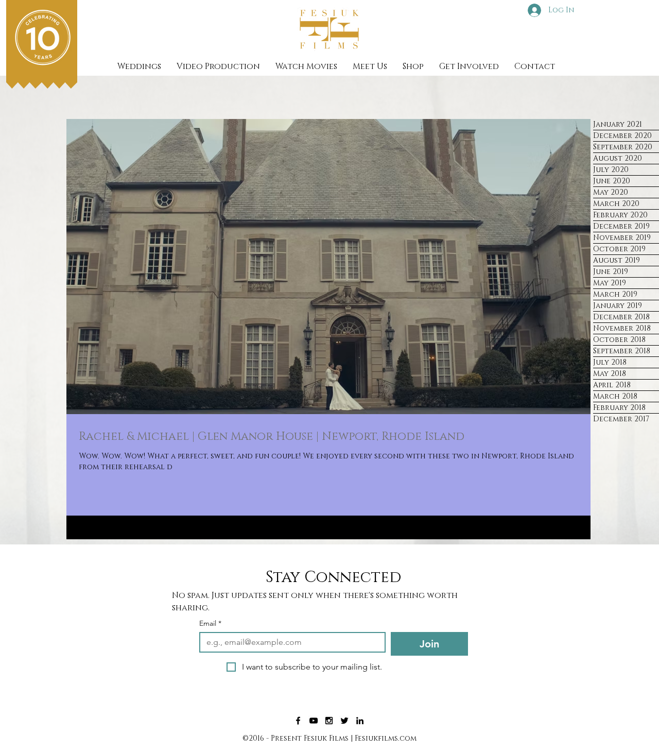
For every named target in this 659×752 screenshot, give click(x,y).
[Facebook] (298, 720)
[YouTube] (313, 720)
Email (210, 623)
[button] (218, 67)
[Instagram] (329, 720)
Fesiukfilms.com (386, 738)
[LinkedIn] (360, 720)
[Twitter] (344, 720)
